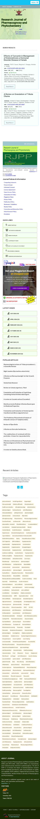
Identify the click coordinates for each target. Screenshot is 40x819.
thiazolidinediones (21, 524)
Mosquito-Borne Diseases (23, 644)
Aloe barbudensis (29, 504)
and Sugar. (13, 656)
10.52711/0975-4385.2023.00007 (16, 104)
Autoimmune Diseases (7, 707)
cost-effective (5, 527)
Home (5, 809)
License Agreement (9, 190)
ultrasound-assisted (18, 687)
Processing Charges (13, 251)
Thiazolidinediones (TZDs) (28, 538)
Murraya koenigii (6, 504)
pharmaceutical (27, 570)
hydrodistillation (6, 621)
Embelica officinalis (17, 504)
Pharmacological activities (30, 518)
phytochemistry (31, 507)
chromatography (18, 601)
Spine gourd (5, 696)
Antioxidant (25, 575)
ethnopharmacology (20, 507)
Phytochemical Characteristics (9, 710)
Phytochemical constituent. (9, 739)
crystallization (5, 590)
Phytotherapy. (5, 561)
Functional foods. (6, 521)
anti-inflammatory (27, 510)
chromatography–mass (29, 601)
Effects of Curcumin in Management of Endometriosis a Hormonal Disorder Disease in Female (19, 58)
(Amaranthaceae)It (7, 727)
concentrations (16, 613)
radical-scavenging (29, 587)
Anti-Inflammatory (6, 724)
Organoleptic (27, 501)
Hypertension (5, 532)
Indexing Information (15, 256)
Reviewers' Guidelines (10, 204)
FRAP (21, 678)
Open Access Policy (10, 192)
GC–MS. (31, 607)
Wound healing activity (17, 736)
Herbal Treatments (20, 707)
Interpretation (5, 673)
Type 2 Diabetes (6, 535)
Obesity (29, 527)
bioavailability (27, 564)
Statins (18, 538)
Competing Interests (10, 182)
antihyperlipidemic (7, 684)
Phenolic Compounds (16, 676)
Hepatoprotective (6, 699)
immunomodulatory (7, 512)
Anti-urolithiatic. (6, 598)
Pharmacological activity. (18, 701)
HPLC (25, 607)
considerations (26, 544)
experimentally (6, 544)
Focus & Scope (8, 185)
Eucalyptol (27, 627)
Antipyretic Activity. (15, 747)
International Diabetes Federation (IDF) (22, 535)
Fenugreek (26, 604)
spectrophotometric (17, 587)
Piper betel (24, 515)
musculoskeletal (6, 658)
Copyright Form (13, 240)
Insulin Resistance (16, 530)
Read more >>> (33, 171)
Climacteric (20, 653)
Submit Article (11, 225)
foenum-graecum (17, 598)
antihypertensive (18, 512)
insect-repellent (17, 638)
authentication (15, 673)
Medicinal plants (6, 558)
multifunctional (29, 687)
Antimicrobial (25, 721)
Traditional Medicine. (27, 724)
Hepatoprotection (18, 555)
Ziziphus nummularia (26, 593)
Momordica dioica (26, 693)
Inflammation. (5, 664)
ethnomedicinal (16, 733)
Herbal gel (19, 615)
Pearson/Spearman (31, 667)
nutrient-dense (15, 561)
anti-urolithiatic (19, 584)
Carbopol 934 (5, 618)
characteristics (6, 704)
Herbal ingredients (17, 501)
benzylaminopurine (28, 598)
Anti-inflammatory (30, 661)
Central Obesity (6, 530)
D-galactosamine (16, 547)
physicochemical (6, 501)
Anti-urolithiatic (6, 587)
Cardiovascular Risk (31, 532)
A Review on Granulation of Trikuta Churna (18, 95)
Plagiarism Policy (8, 197)
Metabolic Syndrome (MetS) (18, 527)
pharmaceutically (17, 604)
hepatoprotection (16, 550)
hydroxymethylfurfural (19, 667)
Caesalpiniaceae (22, 739)
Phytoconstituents (24, 696)
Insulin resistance (23, 581)
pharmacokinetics (6, 570)
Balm (13, 661)
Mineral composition (17, 607)
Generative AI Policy (10, 194)
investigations (15, 593)
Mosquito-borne (6, 638)
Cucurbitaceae (14, 696)
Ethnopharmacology (7, 518)
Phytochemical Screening (26, 719)
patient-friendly (6, 661)
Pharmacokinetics (6, 575)
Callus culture (5, 607)
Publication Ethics (9, 202)
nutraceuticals (16, 515)
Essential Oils (31, 641)
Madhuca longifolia (7, 555)
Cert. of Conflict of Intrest (16, 246)
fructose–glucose (6, 667)
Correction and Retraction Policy (13, 209)
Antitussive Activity (7, 721)
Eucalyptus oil (16, 624)
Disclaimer (7, 214)
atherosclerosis (27, 521)
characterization (29, 618)
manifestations (30, 701)
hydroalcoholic (28, 584)
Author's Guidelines (14, 230)
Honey (32, 673)
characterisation (17, 650)
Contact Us (17, 6)
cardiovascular (16, 521)
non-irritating (26, 638)
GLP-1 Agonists (6, 541)
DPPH (15, 595)
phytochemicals (6, 610)
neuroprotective (18, 684)
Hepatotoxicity (28, 555)
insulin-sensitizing (27, 578)
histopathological (26, 547)
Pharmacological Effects (26, 744)
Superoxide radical (23, 595)
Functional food (6, 701)
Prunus (27, 653)
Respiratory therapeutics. (16, 630)
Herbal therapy (13, 581)
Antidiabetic (34, 696)
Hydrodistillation (26, 624)
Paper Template (12, 235)
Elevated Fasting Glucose (18, 532)
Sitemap (33, 809)
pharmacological (6, 510)
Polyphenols (34, 653)
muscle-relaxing (33, 656)
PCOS (35, 578)
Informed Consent (9, 187)
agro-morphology (24, 647)
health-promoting (28, 650)
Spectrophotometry (7, 681)
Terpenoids (20, 627)
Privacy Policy (8, 199)
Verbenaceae (5, 719)
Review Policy (8, 207)
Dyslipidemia (27, 530)
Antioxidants (5, 636)
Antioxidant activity (17, 558)
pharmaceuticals (6, 515)
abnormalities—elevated (8, 524)
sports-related (16, 658)
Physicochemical (26, 664)
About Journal (7, 6)
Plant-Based (5, 656)
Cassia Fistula (5, 744)
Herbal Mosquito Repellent (19, 641)
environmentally (6, 641)
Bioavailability (16, 575)
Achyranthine (5, 736)
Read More (9, 86)
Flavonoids (5, 630)
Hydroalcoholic (15, 590)
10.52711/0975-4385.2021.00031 (16, 68)
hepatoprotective (26, 541)
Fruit (14, 653)
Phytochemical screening (8, 627)
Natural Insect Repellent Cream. (10, 647)
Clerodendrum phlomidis (8, 615)
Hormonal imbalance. (7, 584)
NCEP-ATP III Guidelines (8, 538)
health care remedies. (7, 507)
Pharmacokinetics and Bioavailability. (11, 578)
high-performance (6, 601)
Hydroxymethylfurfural (30, 678)
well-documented (6, 650)
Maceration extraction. (17, 618)
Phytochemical (15, 744)
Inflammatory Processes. (26, 710)
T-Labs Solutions (14, 816)
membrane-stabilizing (7, 553)
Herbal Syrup (14, 719)
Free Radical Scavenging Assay (9, 678)
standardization (19, 553)
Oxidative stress (15, 636)
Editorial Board (24, 809)
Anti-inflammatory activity (30, 615)
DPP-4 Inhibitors (16, 541)
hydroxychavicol (17, 510)
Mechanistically (6, 550)
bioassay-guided (17, 690)
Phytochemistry (18, 518)
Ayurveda (4, 581)
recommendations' (32, 524)
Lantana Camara (26, 716)
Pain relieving (20, 661)
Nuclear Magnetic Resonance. (28, 636)
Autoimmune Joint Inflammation (20, 704)
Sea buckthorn (5, 573)
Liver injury (27, 558)
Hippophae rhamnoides (17, 573)
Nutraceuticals (25, 699)
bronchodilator (27, 621)
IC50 (32, 595)
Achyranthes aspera (28, 733)
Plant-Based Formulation (8, 644)
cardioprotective (17, 564)
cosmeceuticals (6, 567)
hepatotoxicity (5, 547)
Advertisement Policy (10, 211)
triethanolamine (6, 613)
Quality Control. (18, 681)
